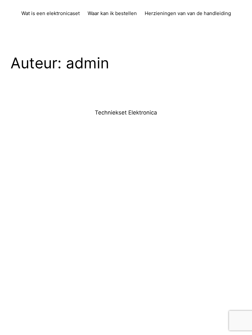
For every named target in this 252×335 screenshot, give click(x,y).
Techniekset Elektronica (126, 112)
